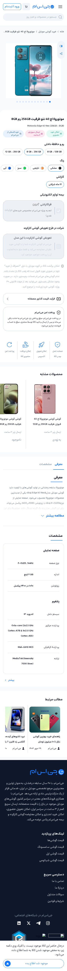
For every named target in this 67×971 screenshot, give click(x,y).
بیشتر (11, 680)
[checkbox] (58, 211)
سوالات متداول (55, 894)
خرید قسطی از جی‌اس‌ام (13, 133)
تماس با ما (58, 881)
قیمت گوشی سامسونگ (51, 847)
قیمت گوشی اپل (55, 854)
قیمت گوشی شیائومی (51, 860)
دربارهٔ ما (59, 888)
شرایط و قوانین (56, 901)
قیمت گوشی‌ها (55, 840)
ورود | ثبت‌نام (12, 7)
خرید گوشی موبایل (47, 31)
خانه (62, 31)
